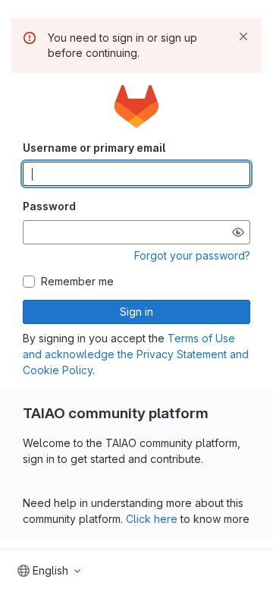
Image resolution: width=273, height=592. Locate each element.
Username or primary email (94, 147)
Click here (151, 518)
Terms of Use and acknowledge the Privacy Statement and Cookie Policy (136, 354)
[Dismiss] (243, 36)
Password (49, 206)
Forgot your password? (192, 255)
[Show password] (238, 232)
